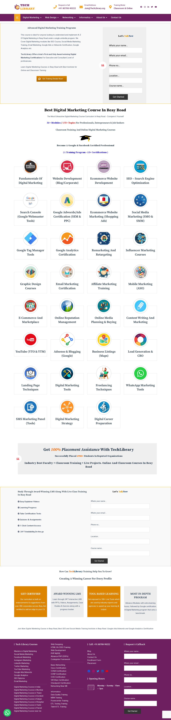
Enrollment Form (94, 660)
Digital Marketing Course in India (27, 687)
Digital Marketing (31, 17)
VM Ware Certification (60, 680)
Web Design (50, 17)
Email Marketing (20, 681)
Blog (89, 651)
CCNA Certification (58, 671)
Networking (67, 17)
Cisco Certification (58, 668)
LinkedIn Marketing (21, 663)
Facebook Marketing (22, 657)
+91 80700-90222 (67, 6)
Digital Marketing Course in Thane (28, 693)
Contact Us (116, 17)
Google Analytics (21, 675)
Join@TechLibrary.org (94, 6)
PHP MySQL (56, 653)
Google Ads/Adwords (23, 672)
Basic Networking (58, 665)
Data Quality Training (59, 695)
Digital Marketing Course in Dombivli (28, 696)
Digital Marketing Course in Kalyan (28, 699)
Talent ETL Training (58, 707)
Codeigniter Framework (60, 659)
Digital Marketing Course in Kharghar (29, 702)
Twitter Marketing (21, 666)
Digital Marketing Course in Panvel (28, 708)
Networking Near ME (59, 686)
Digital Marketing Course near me (27, 711)
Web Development (58, 650)
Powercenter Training (59, 701)
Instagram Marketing (22, 660)
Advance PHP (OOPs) (59, 656)
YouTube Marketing (22, 669)
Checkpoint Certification (61, 683)
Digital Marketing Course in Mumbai (28, 690)
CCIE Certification (58, 677)
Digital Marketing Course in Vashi (27, 705)
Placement (91, 663)
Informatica (85, 17)
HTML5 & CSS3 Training (60, 647)
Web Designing (57, 644)
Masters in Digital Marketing (25, 651)
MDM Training (56, 698)
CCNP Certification (58, 674)
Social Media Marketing (23, 654)
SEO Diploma (19, 678)
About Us (100, 17)
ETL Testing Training (59, 704)
